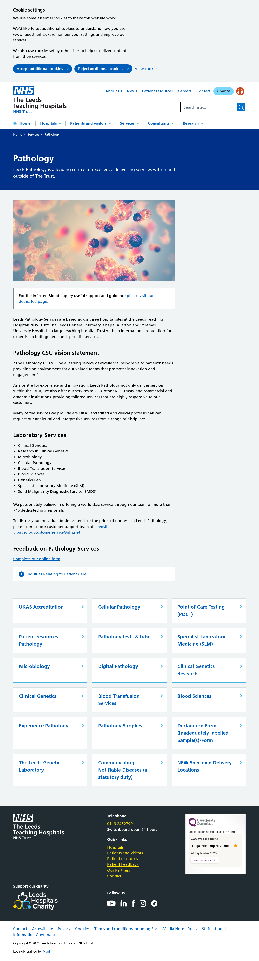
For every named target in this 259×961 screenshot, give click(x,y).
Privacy (64, 928)
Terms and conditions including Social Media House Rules (145, 928)
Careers (184, 91)
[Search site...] (209, 107)
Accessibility (42, 928)
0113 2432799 (120, 823)
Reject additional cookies (100, 68)
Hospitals (48, 123)
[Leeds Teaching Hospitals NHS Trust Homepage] (40, 99)
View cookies (146, 68)
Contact (203, 91)
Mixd (46, 951)
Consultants (158, 123)
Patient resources (157, 91)
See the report (202, 860)
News (132, 91)
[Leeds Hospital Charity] (42, 901)
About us (113, 91)
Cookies (82, 928)
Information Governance (35, 934)
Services (127, 123)
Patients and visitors (88, 123)
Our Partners (118, 870)
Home (25, 123)
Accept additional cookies (40, 68)
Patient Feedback (123, 864)
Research (191, 123)
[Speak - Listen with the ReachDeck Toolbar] (240, 91)
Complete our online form (36, 559)
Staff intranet (214, 928)
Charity (223, 91)
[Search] (241, 107)
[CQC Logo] (202, 825)
